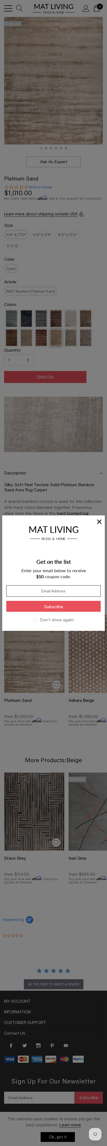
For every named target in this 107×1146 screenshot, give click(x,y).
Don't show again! (57, 619)
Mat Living (54, 532)
